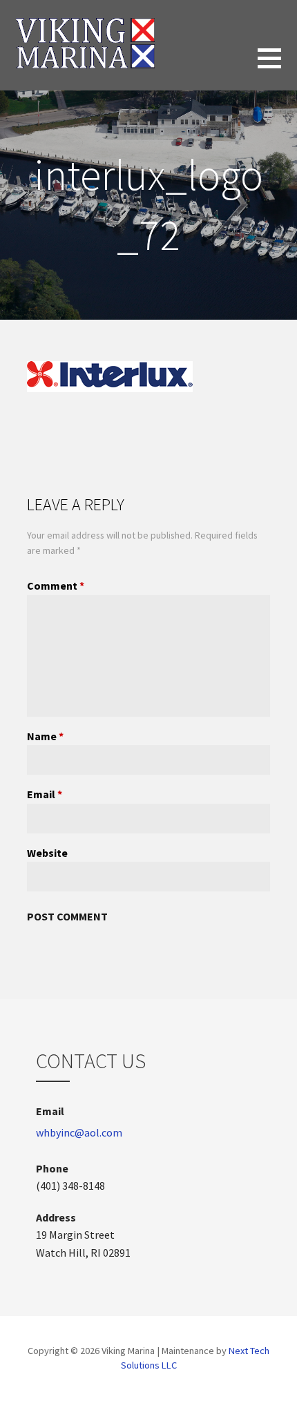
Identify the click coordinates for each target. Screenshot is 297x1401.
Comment (55, 585)
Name (45, 736)
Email (44, 794)
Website (47, 853)
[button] (277, 67)
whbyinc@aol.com (79, 1132)
